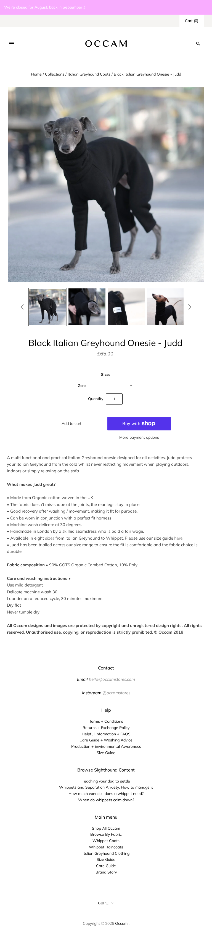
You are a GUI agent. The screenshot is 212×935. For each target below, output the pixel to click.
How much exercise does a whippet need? (106, 793)
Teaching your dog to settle (106, 781)
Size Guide (106, 752)
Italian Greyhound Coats (89, 74)
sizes (49, 538)
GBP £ (103, 903)
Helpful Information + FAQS (106, 734)
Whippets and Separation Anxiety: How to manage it (106, 787)
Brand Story (106, 872)
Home (36, 74)
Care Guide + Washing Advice (106, 740)
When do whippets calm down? (106, 799)
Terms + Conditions (106, 721)
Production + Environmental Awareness (106, 746)
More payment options (139, 437)
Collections (54, 74)
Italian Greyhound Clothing (106, 853)
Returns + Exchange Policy (106, 727)
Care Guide (106, 865)
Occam (121, 923)
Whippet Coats (106, 840)
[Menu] (11, 43)
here (178, 538)
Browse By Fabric (106, 834)
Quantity (95, 398)
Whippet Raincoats (106, 847)
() (191, 20)
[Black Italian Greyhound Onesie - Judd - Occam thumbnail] (47, 307)
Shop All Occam (106, 828)
